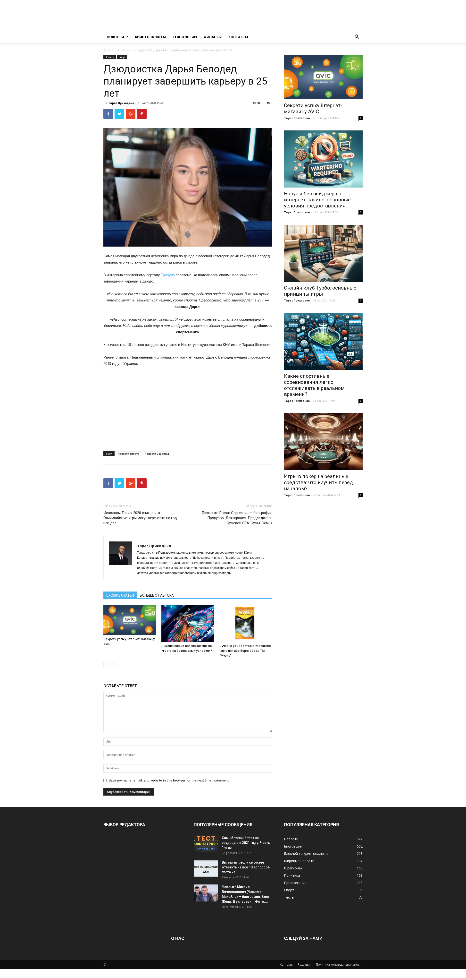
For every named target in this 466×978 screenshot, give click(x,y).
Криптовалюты (150, 36)
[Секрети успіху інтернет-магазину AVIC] (129, 620)
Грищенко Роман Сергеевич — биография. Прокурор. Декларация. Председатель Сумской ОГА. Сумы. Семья (237, 518)
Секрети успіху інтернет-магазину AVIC (313, 108)
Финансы (213, 36)
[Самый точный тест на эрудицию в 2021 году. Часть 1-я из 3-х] (206, 843)
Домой (108, 50)
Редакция (304, 964)
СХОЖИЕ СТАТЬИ (120, 595)
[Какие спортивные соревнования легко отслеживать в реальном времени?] (323, 341)
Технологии (185, 36)
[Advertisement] (187, 407)
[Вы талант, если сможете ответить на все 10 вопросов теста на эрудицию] (206, 868)
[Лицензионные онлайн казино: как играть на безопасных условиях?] (187, 623)
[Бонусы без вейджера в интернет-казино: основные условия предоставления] (323, 159)
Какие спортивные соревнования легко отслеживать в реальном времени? (314, 385)
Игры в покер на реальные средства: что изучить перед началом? (318, 482)
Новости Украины (157, 453)
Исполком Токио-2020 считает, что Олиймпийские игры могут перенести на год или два (140, 518)
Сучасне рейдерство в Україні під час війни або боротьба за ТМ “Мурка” (245, 650)
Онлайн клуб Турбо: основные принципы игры (320, 291)
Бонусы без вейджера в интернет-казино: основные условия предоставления (317, 200)
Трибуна (168, 275)
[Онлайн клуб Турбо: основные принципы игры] (323, 253)
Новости (115, 36)
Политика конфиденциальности (339, 964)
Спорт (122, 57)
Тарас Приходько (121, 103)
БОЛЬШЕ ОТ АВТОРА (157, 595)
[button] (357, 37)
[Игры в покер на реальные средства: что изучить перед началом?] (323, 441)
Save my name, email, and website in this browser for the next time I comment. (169, 780)
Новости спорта (128, 453)
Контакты (238, 36)
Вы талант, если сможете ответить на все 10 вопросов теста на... (246, 867)
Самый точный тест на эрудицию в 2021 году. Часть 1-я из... (246, 842)
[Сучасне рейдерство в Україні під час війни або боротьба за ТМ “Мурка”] (245, 623)
